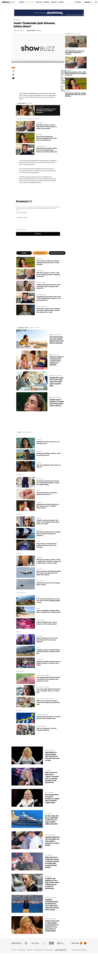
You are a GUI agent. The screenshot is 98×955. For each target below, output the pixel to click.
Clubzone (61, 2)
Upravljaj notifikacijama (61, 949)
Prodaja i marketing (21, 949)
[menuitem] (96, 2)
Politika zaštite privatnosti (39, 949)
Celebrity (22, 2)
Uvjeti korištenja (29, 949)
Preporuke (46, 2)
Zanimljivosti (30, 2)
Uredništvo (13, 949)
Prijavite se (38, 234)
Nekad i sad (39, 2)
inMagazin (54, 2)
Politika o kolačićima (49, 949)
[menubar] (96, 2)
